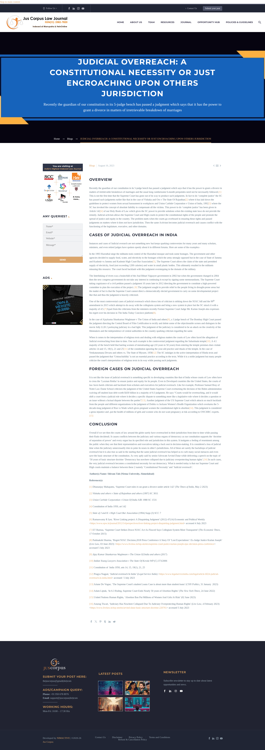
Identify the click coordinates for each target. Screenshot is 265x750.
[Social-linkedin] (170, 691)
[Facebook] (69, 8)
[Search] (259, 22)
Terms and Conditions (159, 737)
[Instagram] (78, 8)
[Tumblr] (105, 621)
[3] (209, 203)
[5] (154, 261)
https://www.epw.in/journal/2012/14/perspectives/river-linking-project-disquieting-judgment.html (137, 523)
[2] (186, 199)
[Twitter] (96, 621)
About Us (136, 22)
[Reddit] (114, 621)
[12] (154, 352)
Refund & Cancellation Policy (132, 740)
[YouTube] (83, 8)
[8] (154, 313)
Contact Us (192, 8)
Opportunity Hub (209, 22)
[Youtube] (181, 691)
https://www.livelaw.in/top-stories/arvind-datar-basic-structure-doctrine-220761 (129, 607)
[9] (168, 319)
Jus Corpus (48, 742)
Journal (186, 22)
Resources (167, 22)
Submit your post (212, 8)
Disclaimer (117, 737)
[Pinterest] (100, 621)
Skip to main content (10, 2)
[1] (220, 192)
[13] (143, 400)
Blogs (92, 165)
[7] (105, 309)
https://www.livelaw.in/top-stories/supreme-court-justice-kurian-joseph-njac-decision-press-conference (165, 544)
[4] (101, 211)
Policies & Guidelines (239, 22)
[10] (208, 341)
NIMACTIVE (63, 738)
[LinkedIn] (73, 8)
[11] (125, 349)
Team (151, 22)
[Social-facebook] (164, 691)
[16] (205, 459)
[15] (91, 415)
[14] (191, 408)
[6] (135, 287)
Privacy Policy (136, 737)
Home (120, 22)
